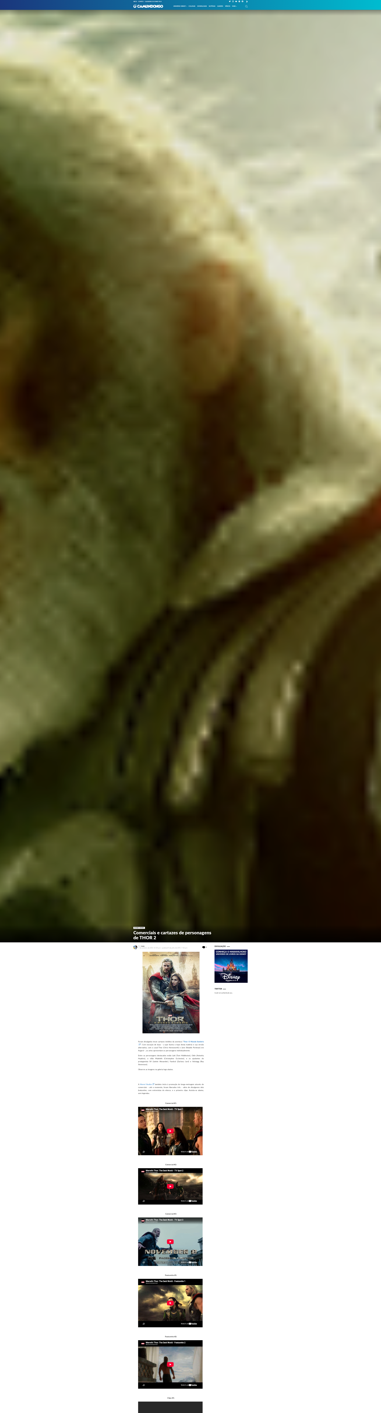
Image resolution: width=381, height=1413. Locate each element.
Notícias (212, 6)
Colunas (192, 6)
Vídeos (227, 6)
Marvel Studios (146, 1084)
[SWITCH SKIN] (247, 1)
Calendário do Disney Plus (153, 1)
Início (135, 1)
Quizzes (220, 6)
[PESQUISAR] (246, 6)
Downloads (202, 6)
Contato (141, 1)
